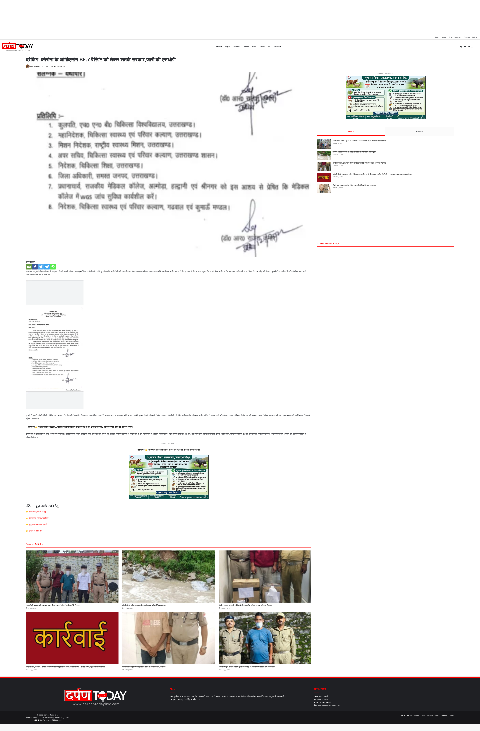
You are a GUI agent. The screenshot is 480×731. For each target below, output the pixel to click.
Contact (467, 37)
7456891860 (57, 720)
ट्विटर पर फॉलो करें (35, 531)
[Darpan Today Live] (18, 46)
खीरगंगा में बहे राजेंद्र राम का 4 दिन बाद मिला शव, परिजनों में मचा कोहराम (144, 605)
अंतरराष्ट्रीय (236, 47)
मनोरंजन (246, 47)
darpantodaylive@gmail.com (185, 699)
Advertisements (455, 37)
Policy (474, 37)
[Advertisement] (240, 17)
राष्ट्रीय (227, 47)
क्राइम (254, 47)
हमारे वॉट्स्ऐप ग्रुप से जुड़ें (37, 511)
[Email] (29, 266)
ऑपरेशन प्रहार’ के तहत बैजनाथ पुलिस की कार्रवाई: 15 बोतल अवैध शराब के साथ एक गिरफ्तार (247, 667)
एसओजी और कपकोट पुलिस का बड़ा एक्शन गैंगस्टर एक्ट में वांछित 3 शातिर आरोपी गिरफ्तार (53, 605)
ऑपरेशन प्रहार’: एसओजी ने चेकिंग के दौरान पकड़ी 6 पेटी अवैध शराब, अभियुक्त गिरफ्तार (245, 605)
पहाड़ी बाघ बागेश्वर (35, 66)
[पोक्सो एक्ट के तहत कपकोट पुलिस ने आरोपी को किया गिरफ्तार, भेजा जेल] (168, 638)
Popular (419, 131)
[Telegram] (47, 266)
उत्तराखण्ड (219, 47)
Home (436, 37)
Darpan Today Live (51, 715)
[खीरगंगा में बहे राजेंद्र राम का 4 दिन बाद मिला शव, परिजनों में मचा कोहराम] (168, 576)
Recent (351, 131)
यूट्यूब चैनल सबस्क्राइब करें (38, 524)
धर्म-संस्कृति (277, 47)
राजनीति (262, 47)
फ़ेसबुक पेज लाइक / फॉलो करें (38, 518)
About (444, 37)
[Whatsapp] (53, 266)
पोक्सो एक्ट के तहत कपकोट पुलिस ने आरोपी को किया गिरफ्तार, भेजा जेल (143, 667)
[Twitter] (41, 266)
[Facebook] (35, 266)
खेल (269, 47)
